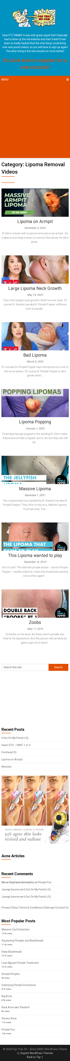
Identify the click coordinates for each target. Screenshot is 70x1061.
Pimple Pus (44, 882)
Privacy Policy (9, 907)
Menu (5, 79)
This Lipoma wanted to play (35, 555)
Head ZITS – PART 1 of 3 (15, 745)
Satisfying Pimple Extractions (18, 985)
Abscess (6, 766)
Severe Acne (9, 1018)
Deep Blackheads (11, 951)
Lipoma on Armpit (35, 221)
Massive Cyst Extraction (15, 929)
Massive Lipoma (35, 488)
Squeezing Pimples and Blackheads (22, 940)
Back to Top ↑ (35, 1057)
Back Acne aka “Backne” (15, 1007)
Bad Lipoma (35, 355)
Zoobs (35, 622)
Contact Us (62, 907)
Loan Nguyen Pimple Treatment (20, 962)
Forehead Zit (8, 752)
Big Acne (6, 996)
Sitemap (49, 907)
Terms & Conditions (30, 907)
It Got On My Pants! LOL (15, 737)
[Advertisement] (35, 120)
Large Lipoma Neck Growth (35, 288)
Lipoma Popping (35, 421)
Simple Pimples (10, 973)
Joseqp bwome (10, 889)
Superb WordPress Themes (37, 1053)
